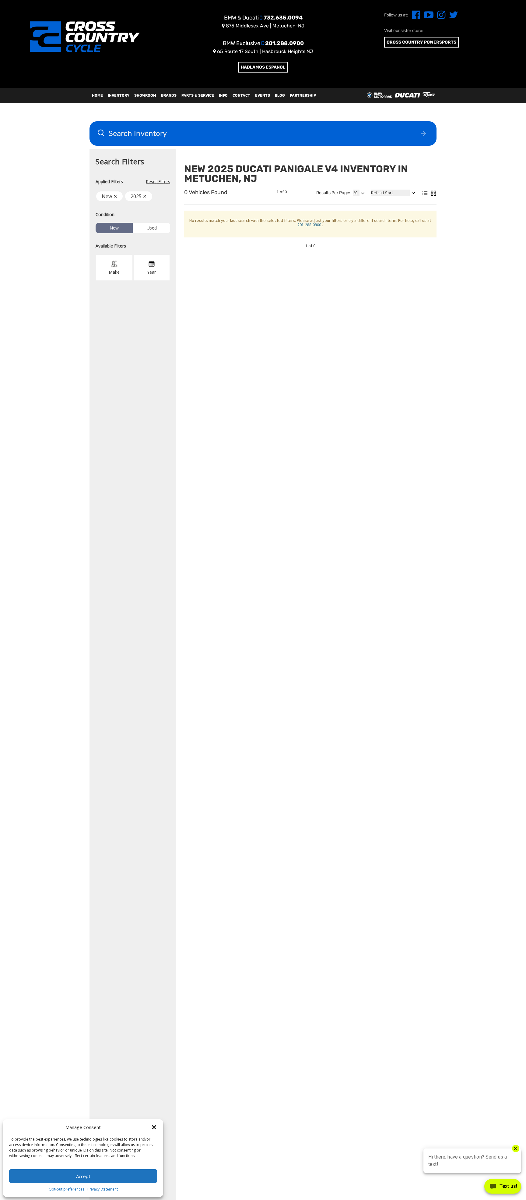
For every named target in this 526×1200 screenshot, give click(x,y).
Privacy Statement (102, 1189)
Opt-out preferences (66, 1189)
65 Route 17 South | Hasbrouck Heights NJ (264, 51)
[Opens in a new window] (414, 17)
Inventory (118, 95)
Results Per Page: (333, 193)
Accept (83, 1176)
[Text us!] (502, 1187)
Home (97, 95)
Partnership (303, 95)
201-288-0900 (309, 224)
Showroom (145, 95)
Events (262, 95)
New (114, 228)
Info (223, 95)
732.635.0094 (263, 17)
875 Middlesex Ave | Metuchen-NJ (264, 26)
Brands (169, 95)
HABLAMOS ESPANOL (263, 67)
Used (152, 228)
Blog (280, 95)
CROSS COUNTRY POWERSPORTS (421, 42)
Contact (241, 95)
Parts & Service (197, 95)
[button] (154, 1127)
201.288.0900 (263, 43)
